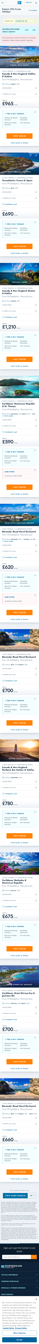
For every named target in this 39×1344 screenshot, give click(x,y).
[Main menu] (2, 2)
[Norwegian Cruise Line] (19, 2)
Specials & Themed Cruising (13, 1288)
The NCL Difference (9, 1275)
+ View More (7, 416)
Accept (19, 1340)
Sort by (9, 21)
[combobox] (32, 1195)
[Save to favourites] (30, 49)
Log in (29, 2)
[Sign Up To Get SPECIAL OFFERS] (34, 1257)
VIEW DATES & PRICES (19, 143)
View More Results (15, 1196)
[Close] (36, 1299)
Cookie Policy (8, 1328)
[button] (36, 49)
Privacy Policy (21, 1328)
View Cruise (19, 136)
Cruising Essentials (10, 1281)
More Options (19, 1333)
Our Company (7, 1294)
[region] (19, 1320)
